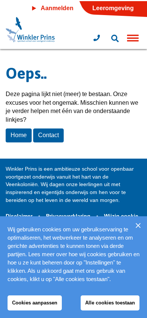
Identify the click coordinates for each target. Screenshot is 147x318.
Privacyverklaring (69, 216)
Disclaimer (20, 216)
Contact (48, 135)
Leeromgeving (113, 8)
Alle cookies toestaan (110, 303)
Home (19, 135)
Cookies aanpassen (34, 303)
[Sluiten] (138, 225)
